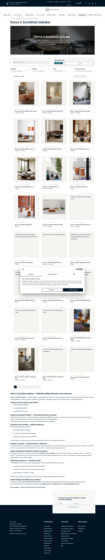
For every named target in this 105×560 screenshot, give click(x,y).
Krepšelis (56, 1)
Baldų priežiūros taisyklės (67, 538)
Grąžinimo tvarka (65, 536)
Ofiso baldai (62, 15)
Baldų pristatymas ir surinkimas (68, 533)
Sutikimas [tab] (31, 274)
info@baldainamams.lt (73, 484)
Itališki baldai (47, 533)
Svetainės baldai (18, 15)
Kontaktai (69, 5)
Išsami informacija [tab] (52, 274)
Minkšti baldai (7, 15)
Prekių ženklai (64, 541)
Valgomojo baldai (29, 15)
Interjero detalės (72, 15)
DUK (62, 545)
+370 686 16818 (55, 484)
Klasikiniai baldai (48, 531)
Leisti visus (73, 290)
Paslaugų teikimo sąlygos (67, 528)
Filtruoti (59, 63)
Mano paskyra (50, 1)
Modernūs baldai (48, 528)
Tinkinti (51, 290)
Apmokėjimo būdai (65, 531)
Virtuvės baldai (40, 15)
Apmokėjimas (63, 1)
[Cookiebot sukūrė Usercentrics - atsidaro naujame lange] (77, 269)
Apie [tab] (74, 274)
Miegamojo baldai (51, 15)
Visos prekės (47, 526)
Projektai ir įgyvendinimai (95, 15)
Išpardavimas (82, 15)
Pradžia (12, 18)
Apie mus (69, 1)
